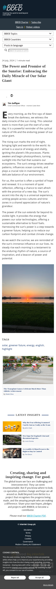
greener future (17, 345)
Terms (28, 533)
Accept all (39, 578)
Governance (28, 541)
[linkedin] (25, 96)
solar (5, 345)
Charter (21, 22)
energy (30, 345)
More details (48, 585)
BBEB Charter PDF (36, 515)
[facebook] (31, 96)
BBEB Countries (12, 39)
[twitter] (18, 96)
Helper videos (33, 27)
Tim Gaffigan (14, 103)
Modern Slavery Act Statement (28, 544)
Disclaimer (28, 530)
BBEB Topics (10, 33)
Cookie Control (11, 552)
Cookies (28, 538)
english (40, 345)
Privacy (28, 536)
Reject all (15, 578)
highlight (7, 349)
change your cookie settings (23, 567)
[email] (11, 96)
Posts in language (13, 45)
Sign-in (19, 27)
